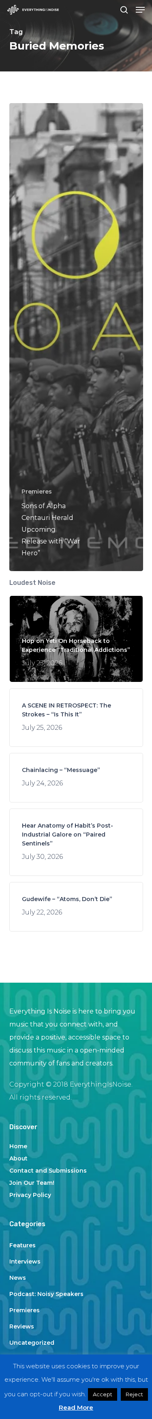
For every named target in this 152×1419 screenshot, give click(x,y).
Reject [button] (134, 1394)
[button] (140, 10)
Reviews (21, 1326)
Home (18, 1146)
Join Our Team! (31, 1182)
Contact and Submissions (48, 1170)
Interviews (25, 1261)
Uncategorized (31, 1342)
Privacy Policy (30, 1195)
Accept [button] (102, 1394)
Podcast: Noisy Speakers (46, 1294)
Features (22, 1245)
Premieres (36, 491)
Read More (76, 1407)
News (17, 1277)
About (18, 1158)
